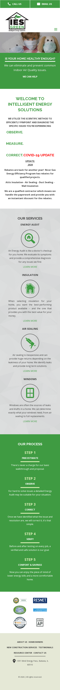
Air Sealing (30, 328)
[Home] (17, 21)
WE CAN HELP (30, 76)
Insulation (30, 275)
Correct (30, 509)
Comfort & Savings (30, 564)
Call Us (16, 4)
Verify (30, 539)
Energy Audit (30, 224)
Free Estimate (30, 458)
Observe (30, 483)
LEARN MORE (30, 266)
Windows (30, 379)
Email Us (47, 4)
